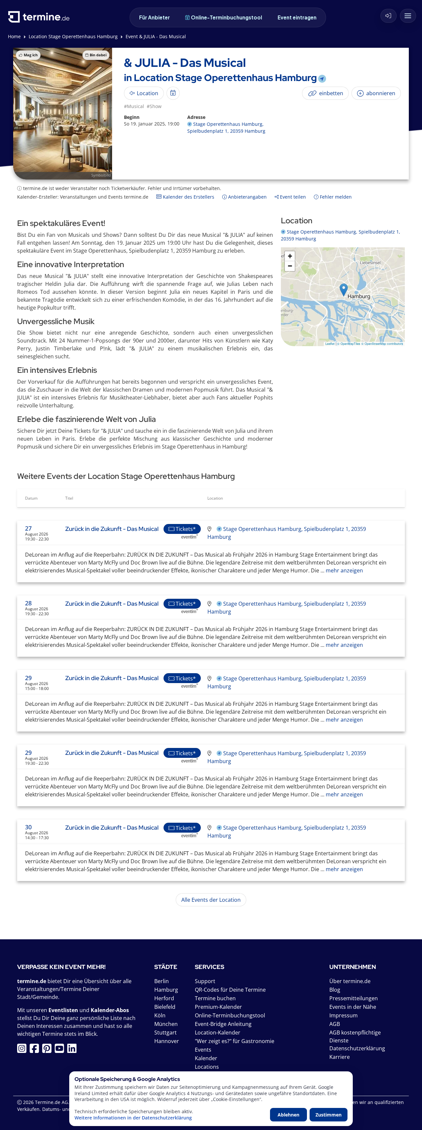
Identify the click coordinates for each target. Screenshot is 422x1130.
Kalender (206, 1058)
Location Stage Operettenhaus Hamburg (73, 36)
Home (14, 36)
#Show (154, 106)
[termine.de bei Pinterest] (48, 1050)
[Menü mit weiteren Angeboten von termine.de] (408, 16)
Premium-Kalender (218, 1006)
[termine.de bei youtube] (61, 1050)
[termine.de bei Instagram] (23, 1050)
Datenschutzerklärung (357, 1048)
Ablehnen (288, 1115)
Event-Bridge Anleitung (223, 1024)
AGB (334, 1024)
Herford (164, 998)
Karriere (339, 1057)
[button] (344, 290)
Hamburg (166, 989)
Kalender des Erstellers (188, 197)
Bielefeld (164, 1006)
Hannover (166, 1041)
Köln (160, 1015)
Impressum (343, 1015)
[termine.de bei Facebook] (36, 1050)
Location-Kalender (217, 1032)
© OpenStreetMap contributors (382, 344)
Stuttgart (165, 1032)
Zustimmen (329, 1115)
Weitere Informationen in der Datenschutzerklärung (133, 1118)
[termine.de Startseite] (40, 19)
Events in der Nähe (352, 1006)
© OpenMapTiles (348, 344)
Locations (207, 1066)
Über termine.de (350, 981)
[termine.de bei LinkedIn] (73, 1050)
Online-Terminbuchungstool (226, 17)
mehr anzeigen (343, 570)
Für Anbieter (154, 17)
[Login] (388, 16)
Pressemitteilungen (353, 998)
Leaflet (330, 344)
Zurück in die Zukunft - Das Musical (112, 529)
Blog (334, 989)
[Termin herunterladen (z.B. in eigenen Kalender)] (173, 93)
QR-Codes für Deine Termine (230, 989)
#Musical (134, 106)
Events (203, 1049)
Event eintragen (297, 17)
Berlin (161, 981)
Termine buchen (215, 998)
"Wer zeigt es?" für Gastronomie (234, 1041)
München (166, 1024)
